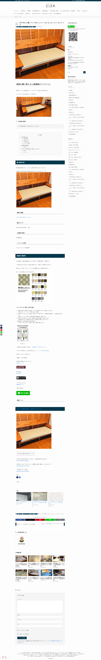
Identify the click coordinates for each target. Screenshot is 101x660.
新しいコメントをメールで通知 (23, 630)
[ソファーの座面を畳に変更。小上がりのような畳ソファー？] (23, 496)
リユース (61, 513)
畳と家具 (30, 26)
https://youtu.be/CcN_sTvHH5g (22, 465)
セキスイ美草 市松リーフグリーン (24, 217)
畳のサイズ (26, 140)
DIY (17, 26)
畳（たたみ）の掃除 (72, 154)
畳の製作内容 (25, 137)
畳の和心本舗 (21, 543)
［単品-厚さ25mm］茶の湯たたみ (75, 123)
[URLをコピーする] (60, 520)
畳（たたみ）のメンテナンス (74, 149)
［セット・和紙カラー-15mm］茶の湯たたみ (77, 118)
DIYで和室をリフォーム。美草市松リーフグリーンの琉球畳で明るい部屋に (40, 502)
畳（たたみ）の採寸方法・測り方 (75, 157)
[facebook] (72, 0)
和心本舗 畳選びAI (72, 134)
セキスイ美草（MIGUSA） (74, 142)
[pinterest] (78, 0)
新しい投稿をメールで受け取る (23, 634)
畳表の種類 (26, 138)
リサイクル (53, 513)
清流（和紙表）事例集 (73, 167)
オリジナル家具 (43, 513)
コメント (19, 599)
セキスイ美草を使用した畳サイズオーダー (31, 148)
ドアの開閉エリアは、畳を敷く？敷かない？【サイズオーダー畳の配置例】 (56, 502)
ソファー (48, 513)
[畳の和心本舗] (50, 6)
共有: (25, 150)
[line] (77, 0)
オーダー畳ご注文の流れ (44, 350)
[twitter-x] (74, 0)
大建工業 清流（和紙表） (74, 145)
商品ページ (26, 147)
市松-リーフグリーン (25, 26)
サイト (18, 624)
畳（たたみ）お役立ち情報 (74, 147)
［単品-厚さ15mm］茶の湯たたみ (75, 114)
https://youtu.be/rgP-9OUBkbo (22, 460)
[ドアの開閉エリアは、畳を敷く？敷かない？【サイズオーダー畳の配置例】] (55, 496)
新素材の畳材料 (25, 145)
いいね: (25, 152)
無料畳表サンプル (20, 384)
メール (19, 619)
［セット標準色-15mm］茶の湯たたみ (76, 120)
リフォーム (57, 513)
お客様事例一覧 (72, 102)
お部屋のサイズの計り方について (39, 347)
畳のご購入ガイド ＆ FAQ (73, 131)
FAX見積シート (19, 373)
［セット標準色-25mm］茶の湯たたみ (76, 129)
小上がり (20, 26)
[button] (20, 520)
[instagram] (75, 0)
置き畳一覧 (71, 100)
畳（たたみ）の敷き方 (73, 159)
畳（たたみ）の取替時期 (73, 152)
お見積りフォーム (20, 363)
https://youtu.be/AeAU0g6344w (22, 471)
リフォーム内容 (27, 143)
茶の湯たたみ (71, 112)
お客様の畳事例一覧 (72, 95)
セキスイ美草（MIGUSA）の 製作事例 (76, 107)
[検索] (85, 0)
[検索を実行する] (84, 72)
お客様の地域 (26, 141)
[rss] (82, 0)
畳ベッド (34, 26)
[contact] (83, 0)
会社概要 (70, 90)
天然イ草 (71, 109)
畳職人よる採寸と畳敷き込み (74, 97)
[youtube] (80, 0)
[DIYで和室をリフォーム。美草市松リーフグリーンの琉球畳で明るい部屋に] (39, 496)
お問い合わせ (71, 92)
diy (39, 513)
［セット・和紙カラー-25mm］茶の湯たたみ (77, 126)
